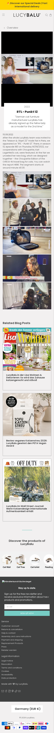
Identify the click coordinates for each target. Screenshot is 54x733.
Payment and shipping (12, 639)
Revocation (6, 664)
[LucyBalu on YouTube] (19, 692)
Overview (12, 27)
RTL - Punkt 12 (25, 143)
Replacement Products (12, 643)
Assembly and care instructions (16, 636)
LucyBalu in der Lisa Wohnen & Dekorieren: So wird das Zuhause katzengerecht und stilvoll (25, 377)
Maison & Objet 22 (17, 140)
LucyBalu (30, 717)
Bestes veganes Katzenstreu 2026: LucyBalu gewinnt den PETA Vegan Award (26, 443)
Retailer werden (9, 650)
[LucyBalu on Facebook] (6, 692)
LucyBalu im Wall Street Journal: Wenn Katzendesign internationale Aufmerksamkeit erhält (26, 508)
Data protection (8, 678)
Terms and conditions (11, 667)
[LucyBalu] (27, 15)
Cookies (5, 671)
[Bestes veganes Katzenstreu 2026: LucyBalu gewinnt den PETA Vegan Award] (27, 414)
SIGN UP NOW (27, 613)
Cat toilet (35, 567)
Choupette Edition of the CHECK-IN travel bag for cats (24, 160)
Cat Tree (21, 567)
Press (3, 646)
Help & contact (8, 633)
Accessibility (7, 674)
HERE (16, 164)
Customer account (10, 626)
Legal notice (7, 660)
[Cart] (50, 15)
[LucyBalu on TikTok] (16, 692)
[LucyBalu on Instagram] (9, 692)
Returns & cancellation (12, 629)
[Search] (46, 15)
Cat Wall (7, 567)
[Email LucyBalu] (2, 692)
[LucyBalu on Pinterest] (12, 692)
